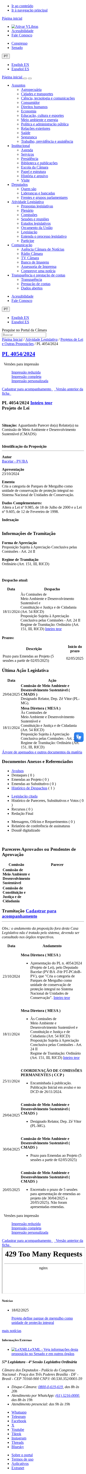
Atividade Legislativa (27, 202)
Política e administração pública (45, 124)
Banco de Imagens (35, 262)
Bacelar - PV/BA (15, 461)
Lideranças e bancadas (38, 193)
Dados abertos (32, 288)
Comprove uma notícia (38, 271)
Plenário (27, 210)
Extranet (17, 1468)
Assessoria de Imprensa (38, 266)
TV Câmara (30, 258)
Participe (27, 241)
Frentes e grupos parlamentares (44, 197)
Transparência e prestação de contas (38, 275)
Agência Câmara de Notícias (42, 249)
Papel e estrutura (33, 172)
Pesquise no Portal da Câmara (24, 330)
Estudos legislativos (36, 223)
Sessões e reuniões (35, 219)
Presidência (29, 159)
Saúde (25, 133)
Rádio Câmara (32, 254)
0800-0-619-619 (50, 1387)
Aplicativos (20, 1464)
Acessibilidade (22, 31)
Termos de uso (22, 1459)
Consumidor (30, 102)
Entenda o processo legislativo (44, 236)
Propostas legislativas (37, 206)
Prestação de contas (35, 284)
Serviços (27, 154)
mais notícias (11, 1331)
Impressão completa (26, 377)
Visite (25, 180)
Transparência (31, 279)
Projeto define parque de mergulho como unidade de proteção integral (42, 1320)
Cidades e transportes (37, 94)
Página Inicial (12, 339)
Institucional (20, 146)
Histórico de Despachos (29, 788)
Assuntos (18, 85)
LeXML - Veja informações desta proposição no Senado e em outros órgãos (44, 1351)
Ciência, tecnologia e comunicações (48, 98)
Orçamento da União (37, 228)
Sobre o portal (22, 1455)
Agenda (27, 150)
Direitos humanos (34, 107)
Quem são (28, 189)
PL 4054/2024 (18, 354)
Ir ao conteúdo (22, 6)
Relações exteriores (35, 128)
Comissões (29, 215)
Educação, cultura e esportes (42, 115)
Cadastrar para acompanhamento (27, 389)
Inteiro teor (41, 402)
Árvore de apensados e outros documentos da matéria (42, 752)
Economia (28, 111)
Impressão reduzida (26, 372)
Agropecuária (31, 90)
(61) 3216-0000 (67, 1395)
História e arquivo (34, 176)
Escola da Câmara (34, 167)
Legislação (29, 232)
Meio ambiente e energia (39, 120)
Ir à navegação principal (29, 10)
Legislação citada (24, 796)
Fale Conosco (21, 35)
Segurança (29, 137)
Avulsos (17, 771)
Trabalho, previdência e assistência (47, 141)
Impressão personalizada (29, 381)
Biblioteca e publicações (39, 163)
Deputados (19, 184)
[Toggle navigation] (25, 78)
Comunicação (21, 245)
